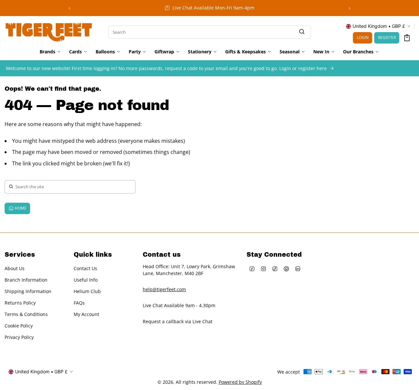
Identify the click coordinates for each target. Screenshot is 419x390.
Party (135, 51)
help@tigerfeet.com (164, 289)
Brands (47, 51)
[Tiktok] (275, 268)
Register (387, 37)
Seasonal (290, 51)
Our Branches (358, 51)
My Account (86, 314)
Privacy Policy (19, 337)
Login (363, 37)
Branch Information (26, 280)
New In (321, 51)
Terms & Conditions (26, 314)
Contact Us (85, 268)
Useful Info (86, 280)
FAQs (79, 303)
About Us (15, 268)
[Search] (302, 32)
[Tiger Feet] (49, 31)
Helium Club (87, 291)
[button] (407, 38)
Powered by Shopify (240, 382)
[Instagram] (263, 268)
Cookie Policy (19, 326)
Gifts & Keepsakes (245, 51)
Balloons (105, 51)
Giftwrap (164, 51)
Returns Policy (20, 303)
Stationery (199, 51)
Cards (75, 51)
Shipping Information (28, 291)
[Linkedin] (298, 268)
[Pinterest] (286, 268)
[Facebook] (252, 268)
